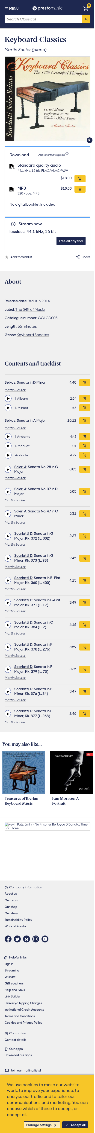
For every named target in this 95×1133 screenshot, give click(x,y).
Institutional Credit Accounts (24, 1010)
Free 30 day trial (71, 241)
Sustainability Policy (18, 920)
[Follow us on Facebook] (9, 939)
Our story (11, 913)
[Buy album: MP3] (80, 189)
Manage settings (39, 1125)
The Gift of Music (30, 309)
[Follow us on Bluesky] (27, 939)
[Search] (86, 19)
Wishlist (10, 977)
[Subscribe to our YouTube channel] (46, 939)
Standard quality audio (39, 165)
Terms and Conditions (20, 1016)
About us (11, 894)
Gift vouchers (14, 983)
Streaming (12, 970)
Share (86, 257)
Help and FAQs (15, 990)
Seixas (10, 382)
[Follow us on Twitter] (18, 939)
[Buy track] (84, 398)
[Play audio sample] (8, 398)
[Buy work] (84, 382)
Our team (11, 900)
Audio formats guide (51, 155)
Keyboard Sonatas (33, 334)
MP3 (22, 188)
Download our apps (18, 1055)
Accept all (78, 1125)
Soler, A (20, 466)
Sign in (9, 964)
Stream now (30, 224)
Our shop (11, 907)
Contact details (15, 1040)
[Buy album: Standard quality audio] (80, 178)
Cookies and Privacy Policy (23, 1023)
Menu (13, 8)
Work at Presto (15, 926)
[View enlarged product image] (47, 98)
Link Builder (13, 996)
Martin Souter (15, 390)
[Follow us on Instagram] (37, 939)
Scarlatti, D (23, 533)
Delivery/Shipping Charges (23, 1003)
